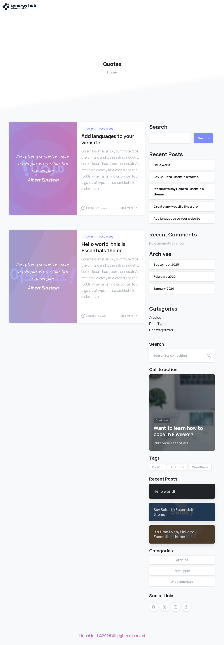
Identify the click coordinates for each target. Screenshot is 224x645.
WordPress (200, 467)
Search (158, 126)
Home (112, 72)
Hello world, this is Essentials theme (103, 247)
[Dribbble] (186, 607)
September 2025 (166, 264)
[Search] (209, 355)
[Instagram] (175, 607)
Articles (155, 317)
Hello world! (162, 165)
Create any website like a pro (176, 206)
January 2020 (164, 288)
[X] (164, 607)
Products (177, 467)
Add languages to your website (107, 139)
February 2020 (165, 276)
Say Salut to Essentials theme (176, 177)
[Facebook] (153, 607)
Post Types (158, 323)
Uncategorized (161, 330)
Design (157, 467)
